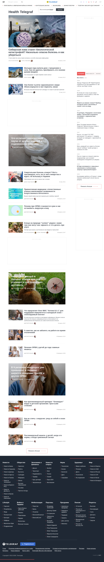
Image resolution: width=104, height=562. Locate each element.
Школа (20, 480)
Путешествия (8, 514)
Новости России (95, 472)
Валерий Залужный (50, 521)
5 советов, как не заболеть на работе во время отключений (44, 331)
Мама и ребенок (81, 466)
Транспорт (36, 471)
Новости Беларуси (95, 480)
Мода (5, 512)
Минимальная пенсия (80, 520)
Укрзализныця (37, 482)
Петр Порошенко (52, 528)
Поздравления (8, 526)
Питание (78, 469)
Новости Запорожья (7, 481)
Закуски (92, 520)
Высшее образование (22, 484)
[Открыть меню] (3, 2)
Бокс (48, 471)
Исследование (80, 477)
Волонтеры (21, 521)
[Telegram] (86, 2)
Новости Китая (94, 477)
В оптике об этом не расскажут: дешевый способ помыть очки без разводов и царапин (88, 94)
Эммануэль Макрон (50, 517)
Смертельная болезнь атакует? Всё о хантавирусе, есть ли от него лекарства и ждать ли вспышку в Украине (42, 174)
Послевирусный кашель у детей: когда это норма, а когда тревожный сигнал (43, 436)
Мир (90, 462)
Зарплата (21, 466)
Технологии (64, 466)
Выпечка (92, 506)
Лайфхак (6, 520)
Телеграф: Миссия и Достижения (42, 550)
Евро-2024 (50, 479)
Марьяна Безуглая (52, 534)
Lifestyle (6, 502)
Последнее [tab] (81, 73)
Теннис (49, 474)
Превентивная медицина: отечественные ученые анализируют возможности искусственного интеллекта (42, 191)
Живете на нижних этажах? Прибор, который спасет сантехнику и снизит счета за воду (89, 104)
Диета (77, 472)
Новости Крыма (8, 494)
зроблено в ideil (97, 555)
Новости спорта (49, 463)
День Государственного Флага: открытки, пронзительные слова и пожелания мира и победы (88, 126)
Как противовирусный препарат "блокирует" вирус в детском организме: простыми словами (44, 404)
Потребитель (8, 509)
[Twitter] (91, 2)
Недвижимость (37, 474)
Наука (62, 462)
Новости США (94, 469)
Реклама (81, 548)
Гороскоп (6, 506)
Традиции (64, 515)
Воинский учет (37, 517)
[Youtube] (89, 2)
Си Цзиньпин (51, 513)
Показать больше (34, 451)
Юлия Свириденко (52, 536)
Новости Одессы (9, 474)
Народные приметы (64, 511)
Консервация (94, 509)
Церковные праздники (64, 507)
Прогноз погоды (23, 490)
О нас (4, 548)
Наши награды (91, 548)
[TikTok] (96, 2)
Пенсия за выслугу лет (79, 524)
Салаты (92, 517)
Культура (6, 517)
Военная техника (23, 524)
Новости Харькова (9, 469)
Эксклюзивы (57, 5)
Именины (64, 523)
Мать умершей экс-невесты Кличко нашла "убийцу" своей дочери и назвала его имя (88, 147)
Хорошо (60, 9)
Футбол (49, 468)
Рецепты (92, 502)
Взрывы (20, 512)
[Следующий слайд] (102, 5)
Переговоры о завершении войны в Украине (18, 5)
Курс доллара (37, 479)
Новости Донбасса (7, 490)
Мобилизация (36, 502)
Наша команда (15, 550)
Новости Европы (95, 466)
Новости (6, 462)
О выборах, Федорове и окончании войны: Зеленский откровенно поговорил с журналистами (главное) (89, 115)
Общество (21, 462)
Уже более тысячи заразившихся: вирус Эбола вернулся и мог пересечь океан (42, 86)
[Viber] (83, 2)
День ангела (65, 520)
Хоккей (49, 476)
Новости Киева (8, 466)
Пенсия (77, 502)
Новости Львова (9, 477)
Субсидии (21, 474)
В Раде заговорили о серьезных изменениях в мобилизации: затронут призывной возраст (88, 168)
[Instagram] (93, 2)
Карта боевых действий (22, 508)
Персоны (49, 502)
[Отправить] (22, 2)
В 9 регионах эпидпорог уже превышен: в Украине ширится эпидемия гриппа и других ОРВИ (27, 371)
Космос (63, 469)
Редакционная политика (43, 548)
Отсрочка (35, 512)
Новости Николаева (7, 497)
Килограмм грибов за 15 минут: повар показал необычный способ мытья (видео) (89, 178)
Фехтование (50, 482)
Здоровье (78, 462)
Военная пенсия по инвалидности (81, 515)
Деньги (35, 468)
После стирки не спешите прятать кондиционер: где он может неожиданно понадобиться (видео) (88, 157)
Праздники (64, 502)
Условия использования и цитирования (64, 548)
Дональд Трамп (51, 510)
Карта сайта (26, 550)
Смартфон (64, 477)
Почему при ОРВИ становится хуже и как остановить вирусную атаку (42, 207)
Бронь (34, 509)
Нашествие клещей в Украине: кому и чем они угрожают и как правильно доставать (27, 280)
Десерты (92, 514)
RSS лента (58, 550)
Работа (20, 469)
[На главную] (52, 2)
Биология (64, 472)
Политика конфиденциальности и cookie (21, 548)
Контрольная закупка (42, 5)
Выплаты (21, 472)
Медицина (21, 477)
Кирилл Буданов (52, 525)
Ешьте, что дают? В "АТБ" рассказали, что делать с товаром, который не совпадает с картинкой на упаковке (89, 137)
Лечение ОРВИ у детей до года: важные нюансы (41, 348)
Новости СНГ (94, 474)
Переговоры (22, 515)
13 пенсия (79, 506)
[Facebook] (81, 2)
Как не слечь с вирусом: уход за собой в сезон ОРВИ (44, 420)
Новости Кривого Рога (9, 485)
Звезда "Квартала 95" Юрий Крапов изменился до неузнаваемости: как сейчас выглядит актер (88, 84)
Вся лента (80, 77)
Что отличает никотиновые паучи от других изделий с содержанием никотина (27, 141)
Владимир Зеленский (50, 507)
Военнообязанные (38, 514)
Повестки (35, 506)
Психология (79, 474)
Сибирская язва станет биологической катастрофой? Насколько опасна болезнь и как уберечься (36, 52)
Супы (92, 512)
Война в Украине (20, 503)
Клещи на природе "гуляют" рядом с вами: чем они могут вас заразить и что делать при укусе (44, 225)
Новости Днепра (9, 472)
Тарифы (35, 476)
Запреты (64, 518)
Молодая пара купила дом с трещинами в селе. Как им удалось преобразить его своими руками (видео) (44, 70)
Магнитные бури (9, 523)
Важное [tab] (98, 73)
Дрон (63, 474)
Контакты (5, 550)
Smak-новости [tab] (90, 73)
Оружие (20, 518)
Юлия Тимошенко (52, 531)
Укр (100, 2)
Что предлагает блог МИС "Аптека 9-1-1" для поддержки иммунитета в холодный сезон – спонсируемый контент (43, 313)
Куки (51, 9)
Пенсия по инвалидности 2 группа (80, 510)
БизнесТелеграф (69, 5)
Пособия (20, 487)
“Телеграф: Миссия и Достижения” (89, 5)
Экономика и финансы (36, 463)
